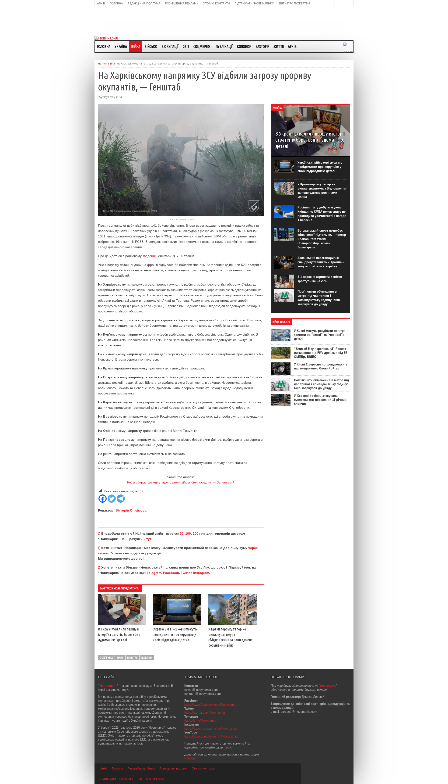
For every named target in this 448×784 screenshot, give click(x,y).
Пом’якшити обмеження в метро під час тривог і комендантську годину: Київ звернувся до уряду (321, 384)
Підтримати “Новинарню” (117, 778)
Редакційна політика (141, 768)
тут (148, 539)
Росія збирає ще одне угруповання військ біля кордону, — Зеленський (180, 482)
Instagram (201, 573)
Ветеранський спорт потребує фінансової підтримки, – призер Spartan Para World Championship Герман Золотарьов (322, 239)
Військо (150, 46)
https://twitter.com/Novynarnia (204, 712)
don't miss (106, 657)
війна (120, 657)
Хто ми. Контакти (203, 768)
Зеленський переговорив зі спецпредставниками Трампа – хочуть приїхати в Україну (321, 262)
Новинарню (328, 685)
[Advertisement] (224, 21)
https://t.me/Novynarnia (200, 720)
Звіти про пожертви (151, 778)
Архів (292, 46)
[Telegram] (121, 498)
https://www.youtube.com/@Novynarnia (211, 736)
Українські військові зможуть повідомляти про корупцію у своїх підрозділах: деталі (175, 634)
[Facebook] (102, 498)
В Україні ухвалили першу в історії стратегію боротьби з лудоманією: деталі (119, 634)
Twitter (186, 573)
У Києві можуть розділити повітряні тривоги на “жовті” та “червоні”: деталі (321, 334)
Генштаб (132, 657)
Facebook (171, 573)
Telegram (154, 573)
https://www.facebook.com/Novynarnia (210, 704)
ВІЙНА (135, 46)
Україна (121, 46)
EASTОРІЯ (262, 46)
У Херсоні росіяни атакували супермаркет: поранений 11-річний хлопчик (320, 399)
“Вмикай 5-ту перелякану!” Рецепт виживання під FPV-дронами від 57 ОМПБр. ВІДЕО (320, 352)
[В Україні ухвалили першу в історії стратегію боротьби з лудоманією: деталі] (122, 624)
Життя (278, 46)
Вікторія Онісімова (131, 510)
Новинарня (108, 685)
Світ (186, 46)
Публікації (224, 46)
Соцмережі (202, 46)
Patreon (189, 758)
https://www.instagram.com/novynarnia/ (211, 728)
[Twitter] (112, 498)
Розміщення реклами (173, 768)
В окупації (169, 46)
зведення (146, 657)
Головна (103, 46)
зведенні (149, 256)
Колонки (244, 46)
